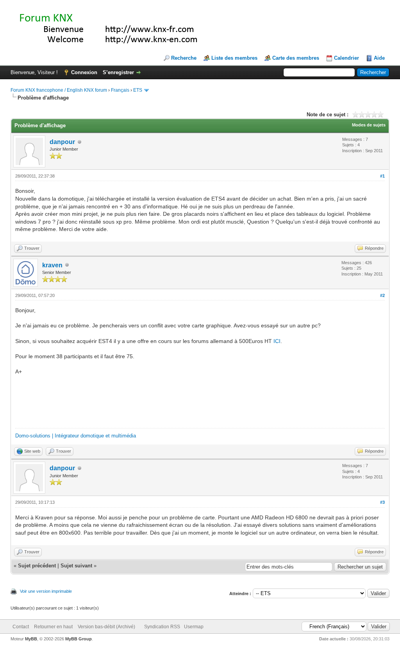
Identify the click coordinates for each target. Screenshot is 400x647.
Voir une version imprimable (46, 591)
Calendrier (346, 58)
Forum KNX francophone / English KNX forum (59, 90)
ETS (137, 90)
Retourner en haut (53, 626)
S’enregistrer (118, 72)
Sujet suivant (76, 566)
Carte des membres (295, 58)
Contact (20, 626)
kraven (52, 265)
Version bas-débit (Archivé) (106, 626)
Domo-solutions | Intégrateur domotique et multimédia (75, 436)
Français (120, 90)
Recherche (183, 58)
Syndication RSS (162, 626)
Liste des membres (234, 58)
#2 (382, 295)
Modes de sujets (369, 125)
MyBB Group (78, 638)
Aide (379, 58)
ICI (276, 341)
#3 (382, 502)
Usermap (194, 626)
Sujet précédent (37, 566)
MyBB (31, 638)
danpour (62, 142)
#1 (382, 176)
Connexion (84, 72)
